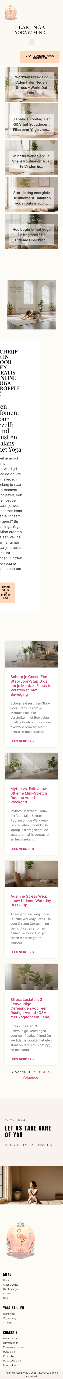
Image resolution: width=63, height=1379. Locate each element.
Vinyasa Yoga (10, 1318)
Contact (7, 1293)
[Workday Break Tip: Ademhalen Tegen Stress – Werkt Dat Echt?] (31, 84)
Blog (5, 1298)
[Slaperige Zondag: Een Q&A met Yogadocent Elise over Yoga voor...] (31, 120)
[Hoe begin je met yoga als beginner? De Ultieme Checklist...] (31, 231)
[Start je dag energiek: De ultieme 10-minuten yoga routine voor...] (31, 194)
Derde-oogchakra (12, 1360)
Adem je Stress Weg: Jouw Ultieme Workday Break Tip (30, 900)
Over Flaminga (10, 1289)
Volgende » (32, 1077)
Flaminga (30, 27)
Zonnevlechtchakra (13, 1347)
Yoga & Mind (30, 32)
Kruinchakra (9, 1365)
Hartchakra (9, 1351)
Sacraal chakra (10, 1342)
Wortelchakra (10, 1338)
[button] (31, 42)
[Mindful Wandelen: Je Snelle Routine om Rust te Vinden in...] (31, 157)
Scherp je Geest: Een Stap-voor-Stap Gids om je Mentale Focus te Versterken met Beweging (30, 686)
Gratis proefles (10, 1284)
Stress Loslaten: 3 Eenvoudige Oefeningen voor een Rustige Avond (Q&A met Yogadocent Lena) (30, 1008)
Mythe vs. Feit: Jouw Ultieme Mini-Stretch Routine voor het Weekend (28, 795)
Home (6, 1280)
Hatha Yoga (9, 1313)
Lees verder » (22, 741)
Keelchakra (9, 1356)
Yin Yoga (7, 1322)
